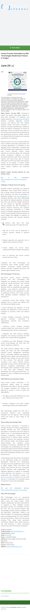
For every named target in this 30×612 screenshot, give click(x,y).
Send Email (8, 535)
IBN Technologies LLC (17, 531)
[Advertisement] (15, 27)
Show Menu (16, 48)
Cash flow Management (20, 196)
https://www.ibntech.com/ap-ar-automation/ (14, 490)
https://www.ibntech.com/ (14, 546)
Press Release (5, 596)
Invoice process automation (21, 119)
